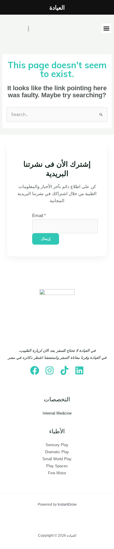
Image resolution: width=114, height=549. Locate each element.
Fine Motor (57, 473)
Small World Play (57, 459)
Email (39, 215)
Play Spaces (57, 466)
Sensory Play (57, 445)
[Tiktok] (64, 370)
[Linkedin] (79, 370)
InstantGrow (67, 504)
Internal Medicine (57, 413)
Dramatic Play (57, 452)
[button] (106, 28)
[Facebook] (34, 370)
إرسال (45, 239)
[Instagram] (49, 370)
